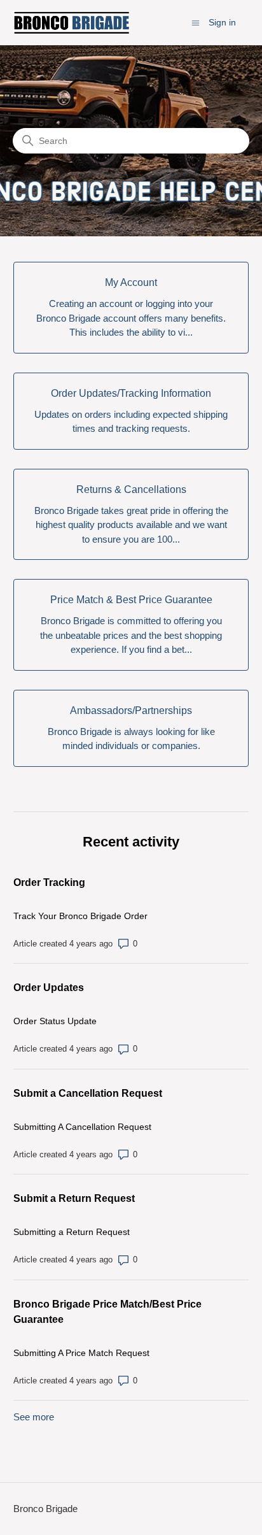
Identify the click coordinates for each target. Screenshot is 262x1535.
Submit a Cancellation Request (87, 1093)
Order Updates (48, 987)
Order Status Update (55, 1021)
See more (33, 1416)
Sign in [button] (222, 22)
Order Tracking (49, 882)
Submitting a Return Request (71, 1232)
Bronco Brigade (45, 1508)
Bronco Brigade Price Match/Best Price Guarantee (107, 1312)
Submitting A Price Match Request (81, 1353)
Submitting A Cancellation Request (82, 1127)
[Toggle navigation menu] (195, 22)
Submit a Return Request (74, 1198)
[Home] (71, 22)
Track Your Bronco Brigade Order (80, 916)
